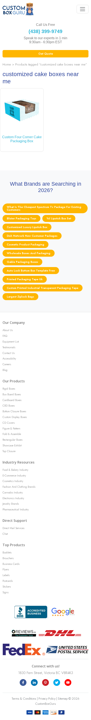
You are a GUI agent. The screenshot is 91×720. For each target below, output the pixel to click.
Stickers (7, 587)
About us (8, 330)
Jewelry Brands (11, 504)
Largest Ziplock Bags (20, 297)
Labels (6, 575)
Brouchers (8, 558)
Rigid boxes (9, 389)
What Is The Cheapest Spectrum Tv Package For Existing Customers (44, 208)
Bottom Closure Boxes (14, 411)
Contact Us (9, 353)
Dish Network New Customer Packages (32, 236)
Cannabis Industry (13, 492)
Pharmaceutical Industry (16, 509)
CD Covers (9, 423)
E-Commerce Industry (14, 476)
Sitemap (63, 698)
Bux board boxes (12, 394)
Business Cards (11, 564)
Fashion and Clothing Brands (19, 487)
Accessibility (9, 359)
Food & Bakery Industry (15, 470)
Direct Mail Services (13, 528)
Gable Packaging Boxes (22, 262)
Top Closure (9, 451)
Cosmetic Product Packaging (25, 244)
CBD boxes (9, 406)
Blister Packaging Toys (21, 218)
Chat (5, 534)
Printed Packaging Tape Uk (25, 279)
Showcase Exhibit (12, 445)
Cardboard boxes (12, 400)
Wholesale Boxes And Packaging (28, 253)
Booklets (7, 552)
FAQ (5, 336)
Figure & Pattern (11, 428)
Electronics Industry (13, 498)
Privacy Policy (47, 698)
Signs (5, 592)
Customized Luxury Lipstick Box (27, 227)
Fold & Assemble (12, 434)
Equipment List (11, 342)
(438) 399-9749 (45, 31)
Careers (7, 364)
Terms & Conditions (24, 698)
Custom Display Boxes (15, 417)
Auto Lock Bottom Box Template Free (31, 271)
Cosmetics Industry (13, 481)
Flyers (6, 569)
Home (7, 64)
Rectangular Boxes (12, 440)
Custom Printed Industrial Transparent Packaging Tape (42, 288)
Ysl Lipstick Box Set (59, 218)
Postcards (8, 581)
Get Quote (45, 54)
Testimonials (9, 347)
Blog (5, 370)
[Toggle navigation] (82, 9)
